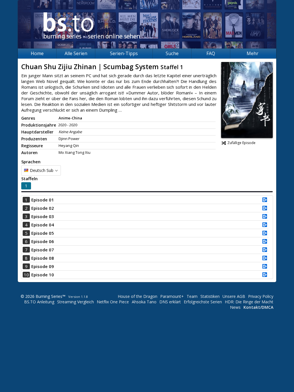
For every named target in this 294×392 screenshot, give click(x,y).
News (235, 307)
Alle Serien (76, 53)
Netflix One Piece (113, 301)
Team (192, 296)
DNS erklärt (170, 301)
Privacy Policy (260, 296)
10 (26, 274)
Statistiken (210, 296)
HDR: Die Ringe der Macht (249, 301)
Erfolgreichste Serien (203, 301)
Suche (172, 53)
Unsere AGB (234, 296)
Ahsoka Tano (144, 301)
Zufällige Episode (241, 142)
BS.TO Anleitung (39, 301)
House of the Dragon (137, 296)
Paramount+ (172, 296)
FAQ (210, 53)
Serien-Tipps (124, 53)
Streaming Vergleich (75, 301)
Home (37, 53)
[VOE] (264, 200)
